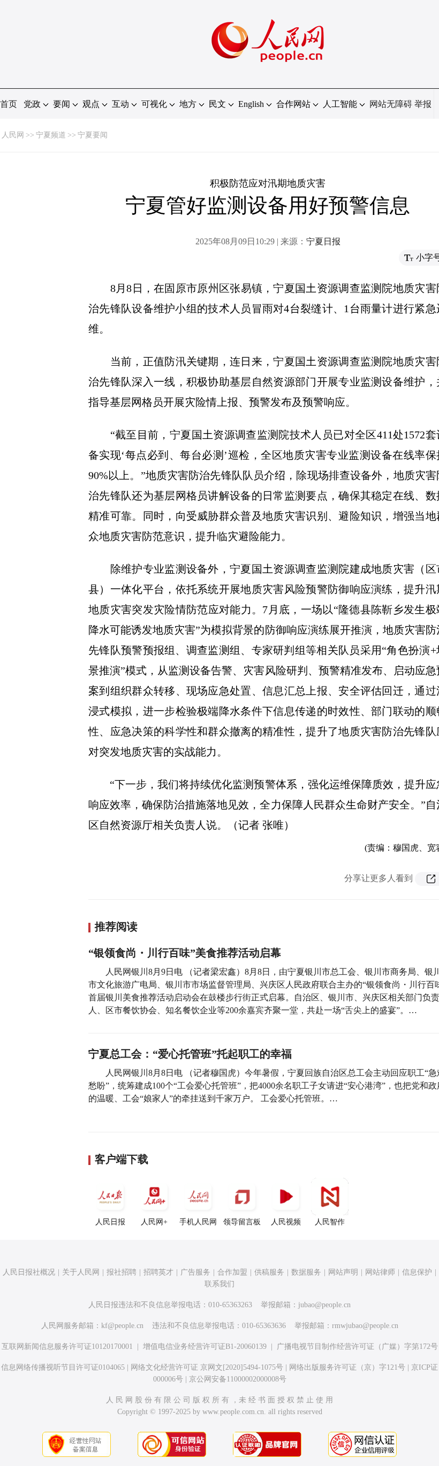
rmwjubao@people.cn (365, 1326)
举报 (423, 104)
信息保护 (417, 1272)
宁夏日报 (323, 241)
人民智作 (330, 1222)
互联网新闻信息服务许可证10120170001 (67, 1346)
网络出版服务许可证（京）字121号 (347, 1367)
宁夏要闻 (93, 135)
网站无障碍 (390, 104)
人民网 (13, 135)
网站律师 (380, 1272)
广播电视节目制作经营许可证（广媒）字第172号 (357, 1346)
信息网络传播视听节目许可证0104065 (63, 1367)
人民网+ (154, 1222)
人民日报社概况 (29, 1272)
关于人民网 (81, 1272)
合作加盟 (232, 1272)
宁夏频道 (51, 135)
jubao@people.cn (324, 1305)
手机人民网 (198, 1222)
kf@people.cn (122, 1326)
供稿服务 (269, 1272)
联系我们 (219, 1284)
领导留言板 (242, 1222)
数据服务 (306, 1272)
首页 (8, 104)
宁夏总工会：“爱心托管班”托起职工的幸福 (190, 1054)
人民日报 (110, 1222)
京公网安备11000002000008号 (237, 1379)
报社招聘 (122, 1272)
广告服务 (195, 1272)
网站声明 (343, 1272)
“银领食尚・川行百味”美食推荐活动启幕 (184, 953)
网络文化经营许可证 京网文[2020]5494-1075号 (207, 1367)
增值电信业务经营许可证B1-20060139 (205, 1346)
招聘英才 (158, 1272)
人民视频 (286, 1222)
